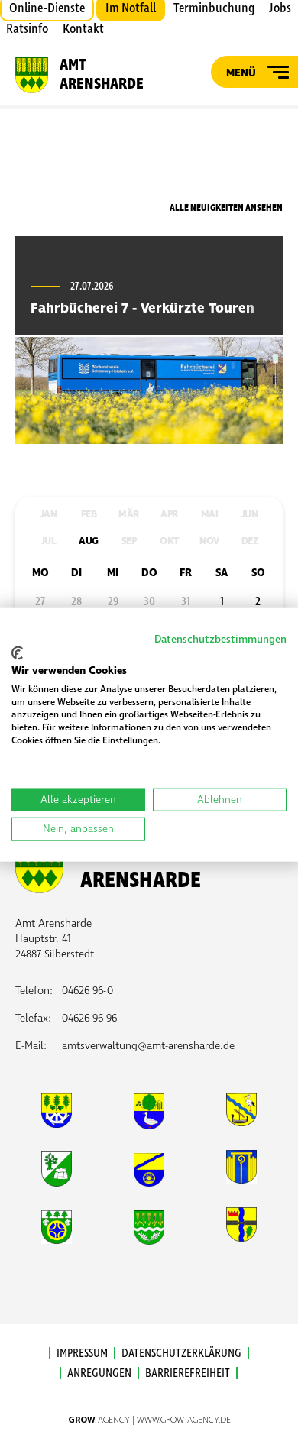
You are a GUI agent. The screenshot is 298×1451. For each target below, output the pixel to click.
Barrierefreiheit (187, 1373)
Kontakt (83, 29)
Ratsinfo (27, 29)
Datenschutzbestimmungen (220, 638)
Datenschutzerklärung (181, 1353)
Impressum (82, 1353)
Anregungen (99, 1373)
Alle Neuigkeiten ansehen (226, 208)
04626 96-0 (87, 990)
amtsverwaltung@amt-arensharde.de (148, 1045)
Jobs (280, 8)
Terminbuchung (213, 8)
